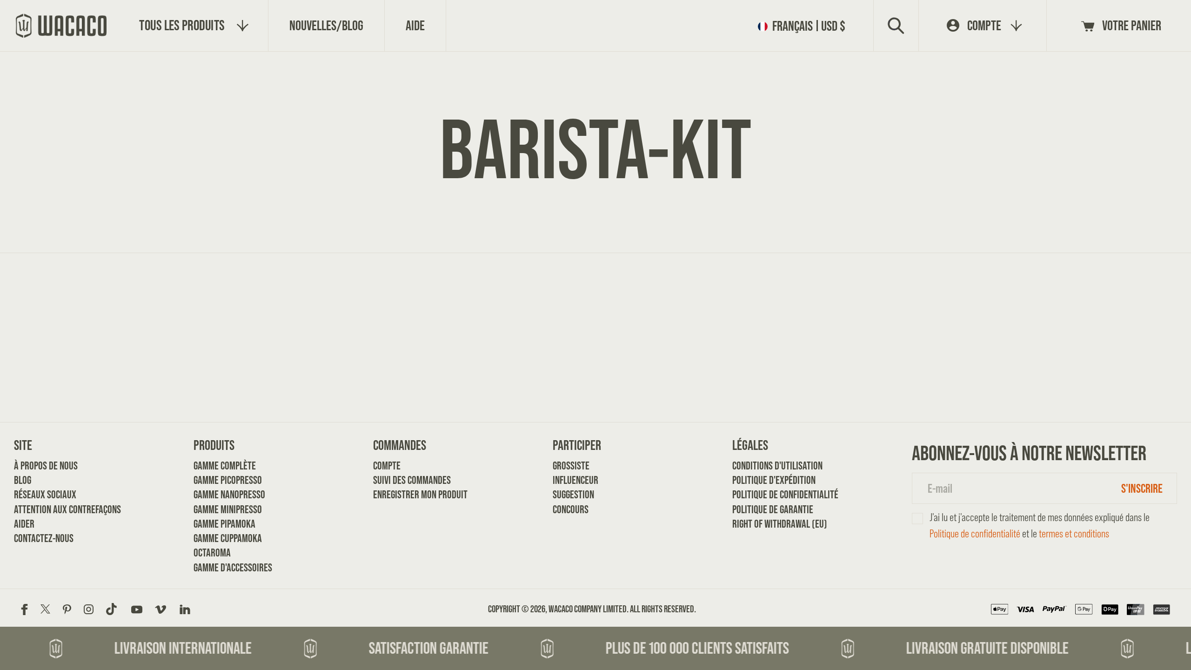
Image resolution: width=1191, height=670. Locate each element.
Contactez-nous (44, 538)
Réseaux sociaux (45, 494)
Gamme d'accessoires (225, 567)
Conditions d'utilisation (763, 465)
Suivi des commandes (404, 480)
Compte (387, 465)
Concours (571, 509)
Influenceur (575, 480)
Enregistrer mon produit (404, 494)
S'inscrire (1142, 488)
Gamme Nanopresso (225, 494)
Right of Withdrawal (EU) (763, 523)
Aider (24, 523)
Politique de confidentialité (763, 494)
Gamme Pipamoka (224, 523)
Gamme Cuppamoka (225, 538)
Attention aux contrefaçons (45, 509)
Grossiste (571, 465)
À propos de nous (45, 465)
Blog (22, 480)
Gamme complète (225, 465)
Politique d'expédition (763, 480)
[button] (804, 26)
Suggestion (573, 494)
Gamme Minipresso (225, 509)
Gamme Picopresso (225, 480)
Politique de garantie (763, 509)
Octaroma (212, 552)
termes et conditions (1074, 533)
